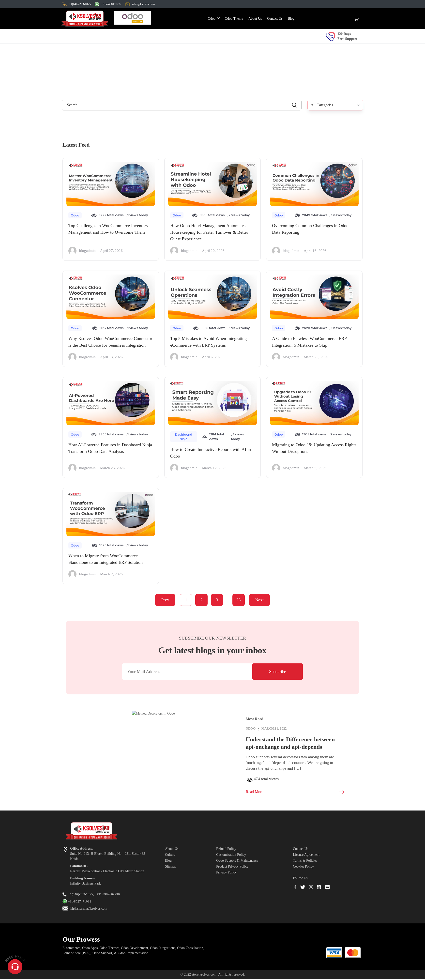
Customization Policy (231, 855)
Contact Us (274, 18)
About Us (255, 18)
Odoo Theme (235, 18)
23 (238, 599)
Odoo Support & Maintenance (237, 860)
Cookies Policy (303, 866)
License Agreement (306, 855)
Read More (254, 792)
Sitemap (170, 866)
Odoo (75, 215)
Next (259, 599)
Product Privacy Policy (232, 866)
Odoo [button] (212, 18)
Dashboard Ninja (183, 436)
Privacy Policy (226, 872)
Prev (165, 599)
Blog (291, 18)
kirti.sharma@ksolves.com (88, 908)
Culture (170, 855)
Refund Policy (226, 849)
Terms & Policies (305, 860)
